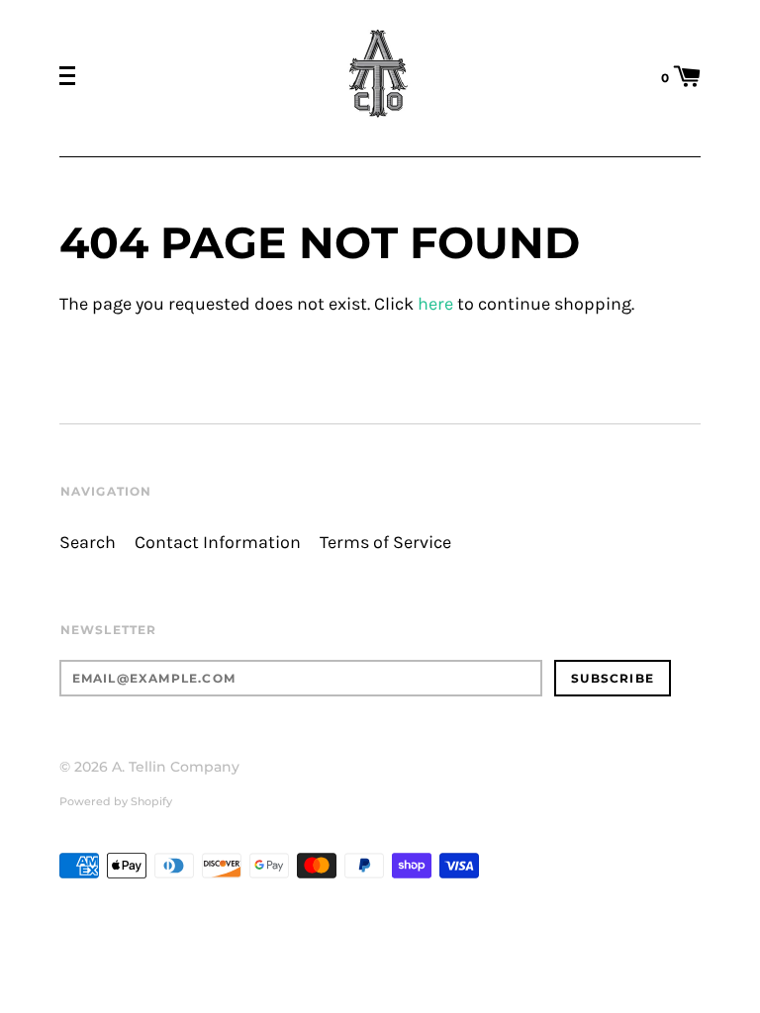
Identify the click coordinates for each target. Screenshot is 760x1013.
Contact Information (218, 542)
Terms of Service (385, 542)
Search (87, 542)
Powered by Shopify (115, 801)
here (435, 304)
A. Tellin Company (175, 767)
